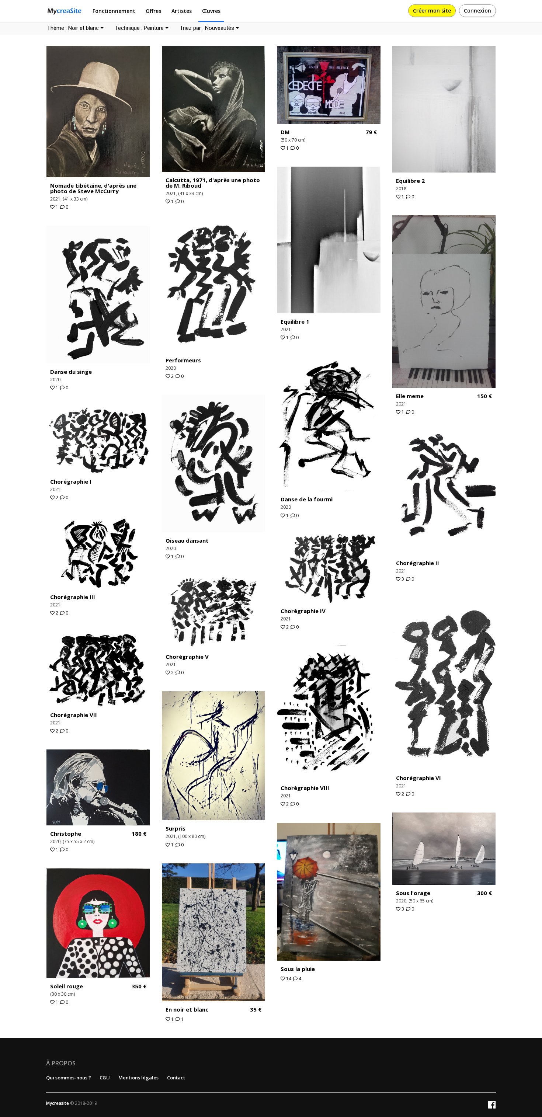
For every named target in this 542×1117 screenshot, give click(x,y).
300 (484, 893)
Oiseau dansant (187, 540)
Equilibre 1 (295, 321)
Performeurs (183, 360)
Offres (153, 10)
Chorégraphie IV (303, 611)
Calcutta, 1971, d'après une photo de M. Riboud (213, 182)
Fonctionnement (114, 10)
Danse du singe (71, 371)
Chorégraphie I (70, 481)
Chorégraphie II (417, 563)
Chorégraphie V (187, 656)
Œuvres (211, 10)
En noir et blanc (187, 1009)
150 (484, 396)
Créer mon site (432, 10)
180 (139, 833)
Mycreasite (57, 1103)
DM (285, 132)
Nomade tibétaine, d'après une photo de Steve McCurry (93, 188)
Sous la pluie (298, 968)
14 (288, 978)
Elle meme (410, 396)
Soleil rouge (66, 986)
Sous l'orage (413, 893)
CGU (105, 1077)
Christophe (65, 833)
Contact (176, 1077)
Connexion (477, 10)
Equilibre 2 (410, 180)
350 (139, 986)
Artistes (181, 10)
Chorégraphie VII (73, 714)
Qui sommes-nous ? (68, 1077)
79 (371, 132)
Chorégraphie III (72, 597)
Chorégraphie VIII (305, 787)
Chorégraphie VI (418, 778)
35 (255, 1009)
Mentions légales (138, 1077)
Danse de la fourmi (307, 499)
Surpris (175, 828)
